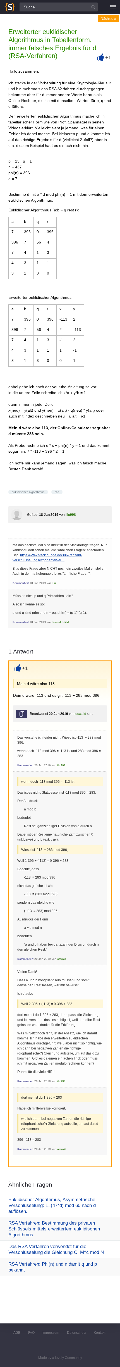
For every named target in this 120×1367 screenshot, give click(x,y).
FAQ (31, 1333)
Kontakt (99, 1333)
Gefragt (32, 515)
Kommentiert (21, 583)
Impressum (50, 1333)
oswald (80, 714)
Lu (54, 583)
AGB (16, 1333)
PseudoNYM (60, 622)
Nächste (108, 19)
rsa (57, 492)
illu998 (71, 515)
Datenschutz (76, 1333)
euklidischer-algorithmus (28, 492)
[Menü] (113, 7)
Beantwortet (39, 714)
